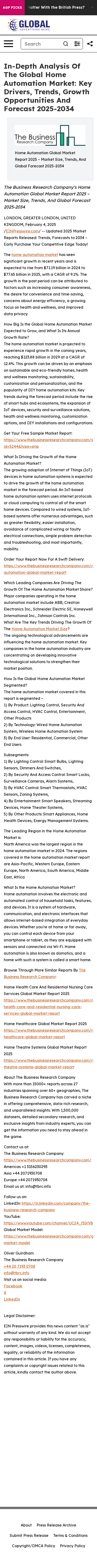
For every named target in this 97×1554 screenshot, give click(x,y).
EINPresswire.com (22, 231)
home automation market (35, 254)
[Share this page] (90, 43)
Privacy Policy (72, 1545)
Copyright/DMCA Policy (33, 1545)
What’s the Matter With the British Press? (45, 7)
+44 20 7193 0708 (19, 1266)
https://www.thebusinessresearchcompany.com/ (47, 1160)
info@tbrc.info (16, 1273)
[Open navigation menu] (8, 43)
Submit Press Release (29, 1535)
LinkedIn (12, 1299)
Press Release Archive (56, 1525)
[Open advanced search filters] (77, 43)
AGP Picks (12, 7)
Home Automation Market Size (40, 628)
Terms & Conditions (70, 1535)
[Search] (65, 43)
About (26, 1525)
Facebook (13, 1286)
